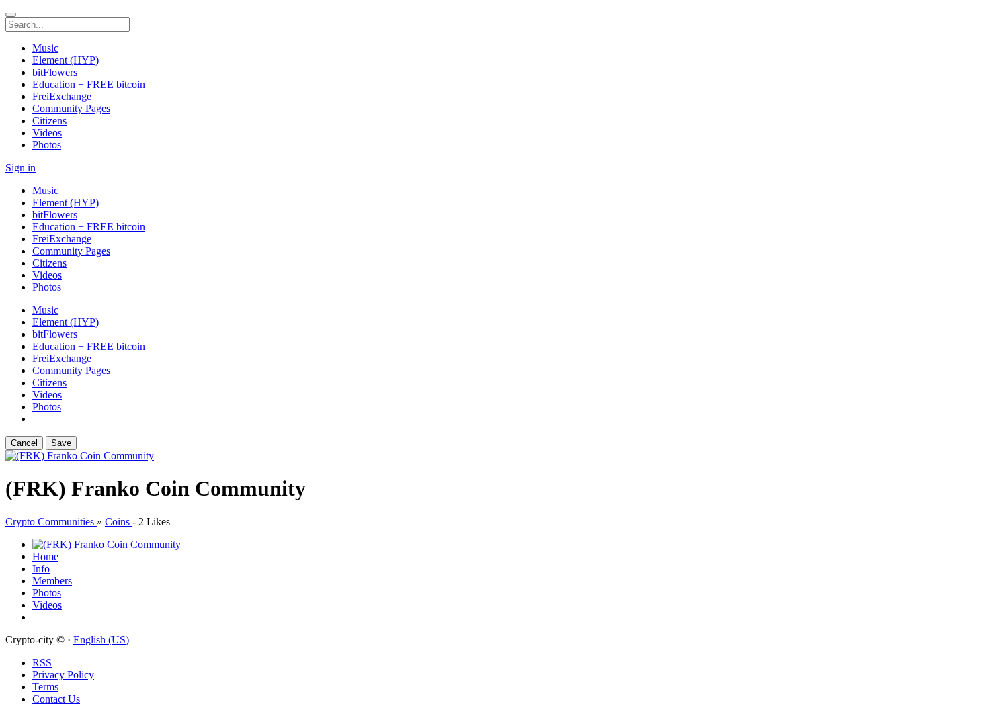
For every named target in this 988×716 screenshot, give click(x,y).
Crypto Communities (51, 521)
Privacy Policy (63, 674)
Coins (118, 521)
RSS (42, 662)
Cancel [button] (24, 443)
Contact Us (56, 699)
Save (61, 443)
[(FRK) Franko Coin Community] (79, 455)
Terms (45, 686)
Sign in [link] (20, 167)
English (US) (101, 639)
